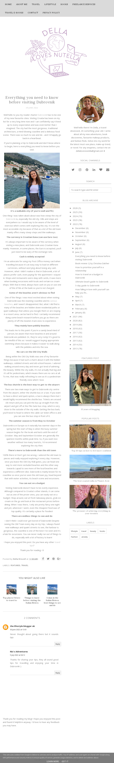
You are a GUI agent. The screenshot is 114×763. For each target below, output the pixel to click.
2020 (75, 320)
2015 (75, 340)
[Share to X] (48, 559)
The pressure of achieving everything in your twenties (91, 512)
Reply (58, 644)
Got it (65, 761)
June (77, 252)
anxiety (84, 537)
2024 (75, 216)
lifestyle (74, 531)
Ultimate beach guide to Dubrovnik (91, 281)
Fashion (74, 537)
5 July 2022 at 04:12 (17, 655)
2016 (75, 336)
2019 (75, 324)
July (76, 248)
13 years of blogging (90, 409)
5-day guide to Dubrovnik (87, 285)
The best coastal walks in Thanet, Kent (91, 481)
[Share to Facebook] (43, 559)
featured (15, 565)
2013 (75, 348)
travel (24, 565)
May (77, 296)
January (78, 312)
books (102, 531)
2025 (75, 212)
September (80, 240)
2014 (75, 344)
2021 (75, 316)
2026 (75, 208)
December (80, 228)
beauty (93, 531)
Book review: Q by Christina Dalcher (92, 263)
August (78, 244)
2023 (75, 220)
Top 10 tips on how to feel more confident (91, 450)
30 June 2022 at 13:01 (18, 629)
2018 (75, 328)
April (77, 300)
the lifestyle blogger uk (22, 626)
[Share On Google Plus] (59, 559)
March (78, 304)
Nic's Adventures (19, 651)
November (80, 232)
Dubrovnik (43, 114)
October (79, 236)
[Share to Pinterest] (53, 559)
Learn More (53, 761)
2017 (75, 332)
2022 (75, 224)
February (79, 308)
